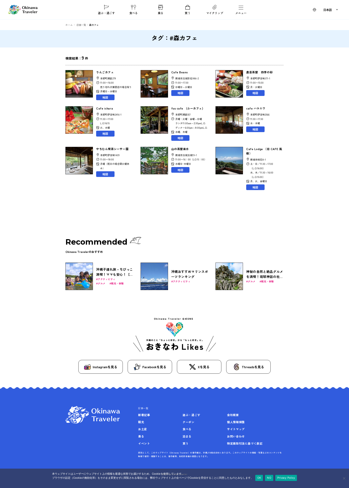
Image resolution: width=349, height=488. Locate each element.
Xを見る (203, 366)
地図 (105, 97)
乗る (160, 13)
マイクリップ (214, 13)
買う (187, 13)
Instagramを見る (105, 366)
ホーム (69, 24)
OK (259, 477)
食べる (133, 13)
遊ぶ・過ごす (106, 13)
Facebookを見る (154, 366)
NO (269, 477)
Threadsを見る (253, 366)
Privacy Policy (286, 477)
